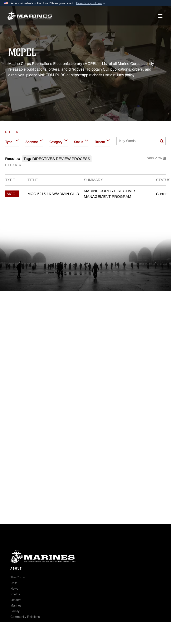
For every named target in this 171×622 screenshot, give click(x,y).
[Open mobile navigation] (160, 15)
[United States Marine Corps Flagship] (29, 15)
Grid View (155, 158)
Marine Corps (85, 557)
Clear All (15, 165)
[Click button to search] (162, 141)
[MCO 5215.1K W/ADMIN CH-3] (85, 194)
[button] (91, 3)
